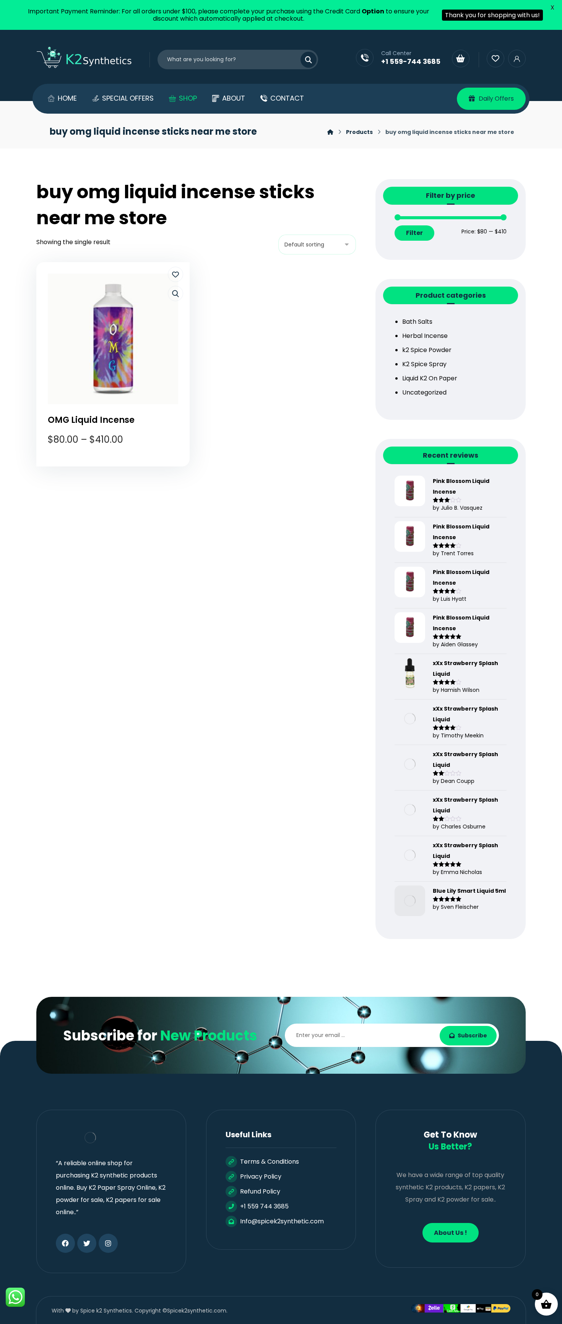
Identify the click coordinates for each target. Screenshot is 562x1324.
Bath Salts (417, 321)
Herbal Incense (425, 335)
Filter (414, 232)
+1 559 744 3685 (264, 1206)
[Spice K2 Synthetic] (89, 57)
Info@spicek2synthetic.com (282, 1221)
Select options (118, 467)
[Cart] (460, 58)
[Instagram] (108, 1243)
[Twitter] (86, 1243)
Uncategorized (424, 392)
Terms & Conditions (269, 1161)
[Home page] (330, 132)
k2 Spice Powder (427, 350)
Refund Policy (260, 1191)
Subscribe (472, 1035)
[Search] (304, 60)
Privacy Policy (260, 1176)
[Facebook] (65, 1243)
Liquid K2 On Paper (429, 378)
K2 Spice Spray (424, 364)
